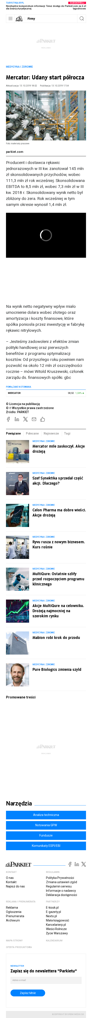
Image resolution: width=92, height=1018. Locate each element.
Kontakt (11, 882)
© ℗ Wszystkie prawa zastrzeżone (30, 408)
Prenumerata (15, 916)
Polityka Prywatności (60, 878)
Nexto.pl (51, 916)
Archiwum (13, 920)
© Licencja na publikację (23, 404)
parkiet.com (14, 151)
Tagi (67, 433)
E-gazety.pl (53, 912)
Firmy (31, 18)
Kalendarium (54, 940)
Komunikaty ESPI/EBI (46, 845)
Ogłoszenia (13, 912)
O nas (10, 878)
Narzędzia (19, 803)
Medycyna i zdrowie (19, 66)
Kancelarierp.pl (56, 924)
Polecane (32, 433)
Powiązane (13, 433)
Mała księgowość (57, 920)
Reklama (12, 907)
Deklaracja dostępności (61, 895)
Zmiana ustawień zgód (61, 882)
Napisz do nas (15, 886)
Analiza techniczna (46, 815)
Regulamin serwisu (59, 886)
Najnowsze (51, 433)
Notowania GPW (46, 825)
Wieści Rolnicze (56, 929)
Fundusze (46, 835)
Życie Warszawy (57, 933)
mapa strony (14, 940)
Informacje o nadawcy (61, 890)
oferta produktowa (19, 947)
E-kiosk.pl (52, 907)
